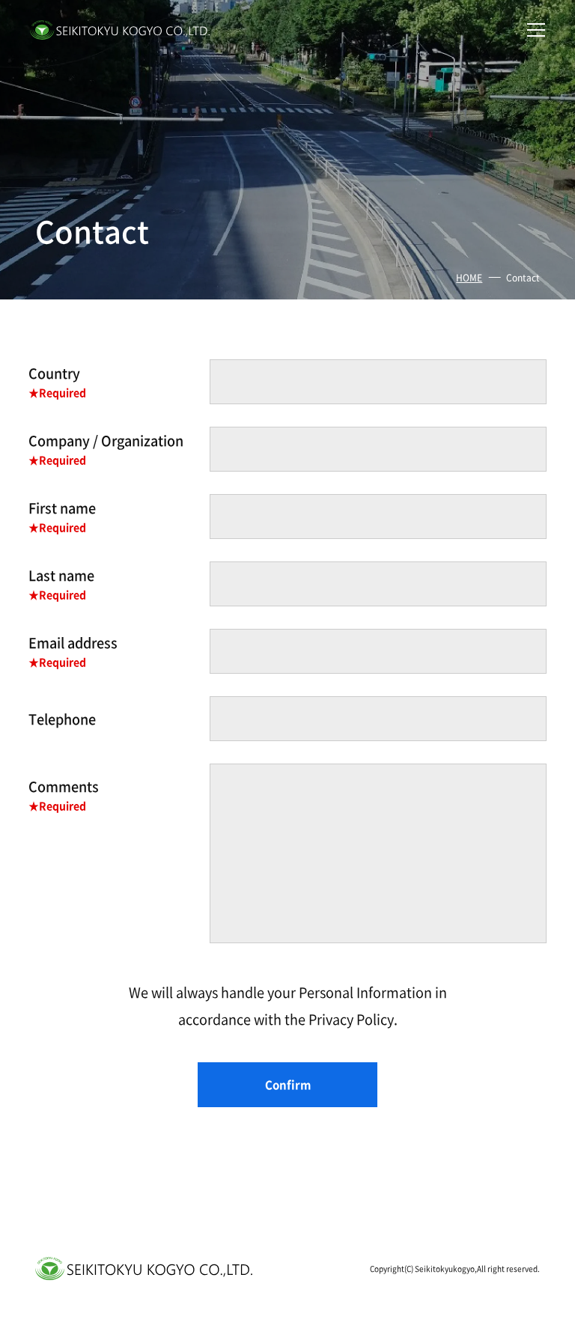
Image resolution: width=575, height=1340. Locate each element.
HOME (469, 277)
